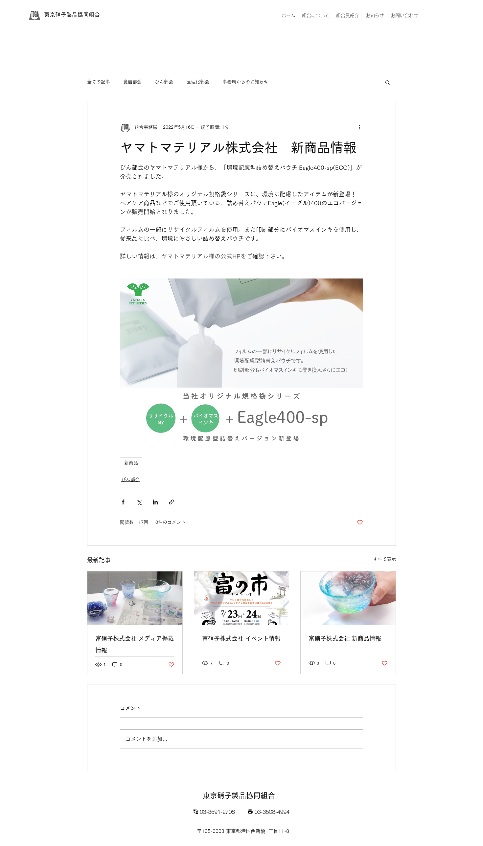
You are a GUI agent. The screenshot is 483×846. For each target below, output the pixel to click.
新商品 (131, 462)
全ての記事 (98, 81)
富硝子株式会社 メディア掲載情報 (134, 644)
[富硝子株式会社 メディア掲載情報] (134, 598)
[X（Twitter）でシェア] (139, 502)
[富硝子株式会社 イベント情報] (241, 598)
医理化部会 (197, 81)
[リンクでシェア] (171, 502)
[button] (387, 82)
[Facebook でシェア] (123, 502)
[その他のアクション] (359, 127)
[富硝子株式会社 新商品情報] (348, 598)
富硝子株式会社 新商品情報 (345, 638)
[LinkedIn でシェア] (155, 502)
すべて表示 (384, 559)
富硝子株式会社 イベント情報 (241, 638)
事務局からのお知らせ (245, 81)
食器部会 (132, 81)
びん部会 (164, 81)
